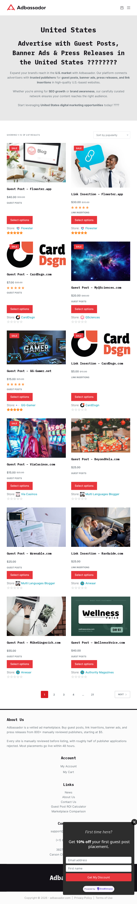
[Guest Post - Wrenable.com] (36, 527)
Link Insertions (80, 212)
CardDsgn (28, 317)
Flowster (27, 228)
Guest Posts (14, 202)
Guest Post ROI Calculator (68, 806)
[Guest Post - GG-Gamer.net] (36, 347)
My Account (68, 766)
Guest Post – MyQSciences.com (96, 288)
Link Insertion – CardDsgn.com (97, 363)
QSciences (92, 317)
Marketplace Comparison (69, 811)
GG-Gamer (28, 405)
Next (121, 694)
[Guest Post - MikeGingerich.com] (36, 616)
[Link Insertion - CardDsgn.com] (100, 344)
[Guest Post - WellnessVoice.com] (100, 616)
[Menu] (128, 7)
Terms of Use (104, 898)
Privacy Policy (83, 898)
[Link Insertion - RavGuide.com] (100, 527)
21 (92, 694)
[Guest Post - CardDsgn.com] (36, 255)
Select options (19, 220)
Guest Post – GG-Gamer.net (29, 371)
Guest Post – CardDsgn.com (29, 274)
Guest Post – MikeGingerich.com (33, 643)
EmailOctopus (106, 889)
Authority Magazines (99, 672)
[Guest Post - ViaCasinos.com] (36, 438)
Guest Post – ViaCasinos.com (31, 464)
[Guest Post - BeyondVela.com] (100, 435)
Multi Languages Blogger (102, 494)
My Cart (68, 772)
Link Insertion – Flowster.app (97, 194)
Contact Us (68, 802)
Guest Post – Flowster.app (29, 189)
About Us (68, 797)
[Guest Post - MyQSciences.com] (100, 261)
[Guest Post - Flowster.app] (36, 162)
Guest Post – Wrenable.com (29, 553)
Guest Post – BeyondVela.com (95, 459)
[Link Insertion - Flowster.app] (100, 165)
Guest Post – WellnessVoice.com (98, 643)
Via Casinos (29, 494)
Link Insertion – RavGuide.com (97, 553)
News (68, 792)
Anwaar (90, 583)
